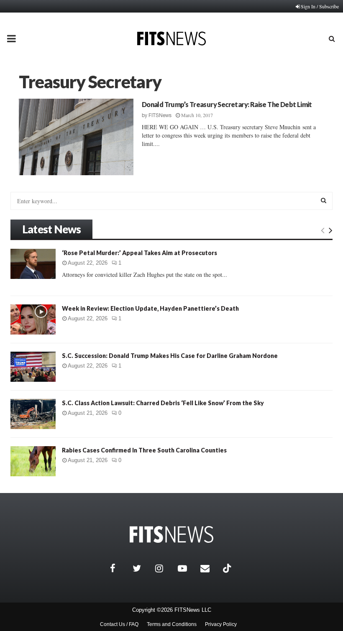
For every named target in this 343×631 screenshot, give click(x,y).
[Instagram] (164, 568)
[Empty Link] (323, 230)
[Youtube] (187, 568)
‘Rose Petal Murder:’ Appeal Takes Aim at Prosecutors (139, 252)
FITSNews (160, 115)
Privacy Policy (221, 624)
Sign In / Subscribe (320, 6)
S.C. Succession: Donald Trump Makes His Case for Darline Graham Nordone (170, 355)
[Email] (209, 568)
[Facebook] (119, 568)
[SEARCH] (324, 200)
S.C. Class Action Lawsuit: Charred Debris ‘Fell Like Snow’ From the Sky (163, 402)
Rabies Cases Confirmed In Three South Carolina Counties (144, 450)
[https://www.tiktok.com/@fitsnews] (228, 568)
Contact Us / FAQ (119, 624)
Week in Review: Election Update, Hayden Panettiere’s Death (150, 308)
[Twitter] (142, 568)
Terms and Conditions (172, 624)
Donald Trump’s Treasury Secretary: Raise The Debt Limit (227, 104)
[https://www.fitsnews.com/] (171, 534)
